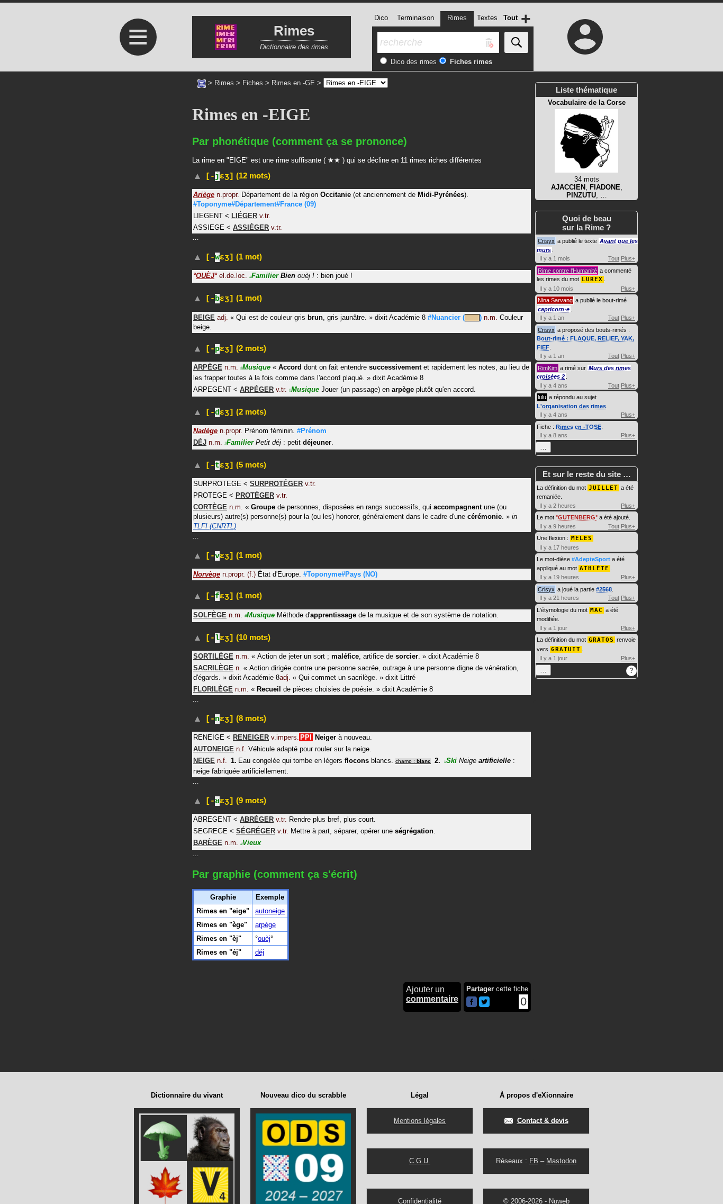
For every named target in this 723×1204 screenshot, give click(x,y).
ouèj (264, 938)
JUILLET (603, 487)
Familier (263, 276)
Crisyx (546, 241)
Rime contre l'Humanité (567, 270)
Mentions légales (420, 1121)
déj (259, 952)
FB (533, 1161)
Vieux (250, 843)
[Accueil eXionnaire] (201, 82)
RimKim (547, 368)
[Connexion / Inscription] (585, 37)
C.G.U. (419, 1161)
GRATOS (601, 639)
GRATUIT (566, 649)
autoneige (270, 911)
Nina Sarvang (555, 300)
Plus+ (628, 258)
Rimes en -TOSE (578, 427)
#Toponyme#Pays (340, 574)
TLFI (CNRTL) (214, 526)
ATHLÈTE (594, 568)
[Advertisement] (136, 173)
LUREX (592, 279)
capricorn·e (554, 309)
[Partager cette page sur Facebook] (471, 1002)
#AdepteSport (591, 559)
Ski (450, 761)
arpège (265, 925)
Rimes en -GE (293, 83)
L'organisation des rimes (571, 406)
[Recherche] (516, 42)
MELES (581, 538)
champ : (413, 761)
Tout (613, 258)
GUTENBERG (576, 517)
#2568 (604, 589)
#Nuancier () (455, 317)
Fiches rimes (470, 62)
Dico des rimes (412, 62)
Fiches (252, 83)
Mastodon (561, 1161)
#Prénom (312, 431)
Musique (255, 367)
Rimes (224, 83)
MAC (596, 610)
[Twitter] (484, 1005)
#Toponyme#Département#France (254, 204)
